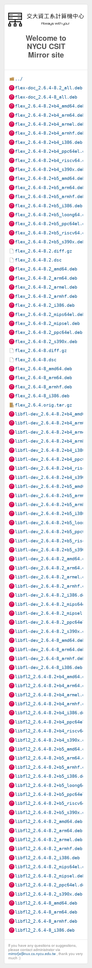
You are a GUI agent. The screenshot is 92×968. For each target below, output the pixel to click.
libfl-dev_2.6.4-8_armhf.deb (50, 658)
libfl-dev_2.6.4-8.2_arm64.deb (52, 568)
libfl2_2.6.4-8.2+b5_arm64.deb (52, 758)
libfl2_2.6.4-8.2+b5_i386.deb (51, 776)
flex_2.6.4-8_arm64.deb (43, 377)
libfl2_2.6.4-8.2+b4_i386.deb (51, 712)
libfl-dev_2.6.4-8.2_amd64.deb (52, 558)
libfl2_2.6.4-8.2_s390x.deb (48, 894)
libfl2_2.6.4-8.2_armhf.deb (48, 848)
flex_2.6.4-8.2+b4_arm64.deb (50, 115)
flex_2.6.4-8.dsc (35, 359)
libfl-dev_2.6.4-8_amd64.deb (50, 640)
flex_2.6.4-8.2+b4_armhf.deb (50, 133)
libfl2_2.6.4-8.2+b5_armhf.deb (52, 767)
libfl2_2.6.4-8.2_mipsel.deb (50, 876)
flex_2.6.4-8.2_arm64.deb (46, 278)
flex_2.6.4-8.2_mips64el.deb (50, 314)
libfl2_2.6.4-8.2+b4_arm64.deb (52, 685)
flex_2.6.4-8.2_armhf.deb (46, 296)
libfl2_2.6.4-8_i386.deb (45, 930)
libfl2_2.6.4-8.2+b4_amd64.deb (52, 676)
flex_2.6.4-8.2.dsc (38, 260)
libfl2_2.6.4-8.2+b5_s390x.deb (52, 812)
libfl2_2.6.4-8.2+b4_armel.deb (52, 695)
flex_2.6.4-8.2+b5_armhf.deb (50, 196)
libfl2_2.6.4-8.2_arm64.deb (48, 830)
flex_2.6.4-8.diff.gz (41, 350)
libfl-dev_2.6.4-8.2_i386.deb (51, 595)
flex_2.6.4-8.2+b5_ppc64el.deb (52, 223)
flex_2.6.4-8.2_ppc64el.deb (48, 332)
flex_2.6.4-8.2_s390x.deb (46, 341)
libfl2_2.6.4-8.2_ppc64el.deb (51, 885)
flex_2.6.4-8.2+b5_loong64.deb (52, 214)
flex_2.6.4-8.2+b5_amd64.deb (50, 178)
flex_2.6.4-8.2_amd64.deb (46, 269)
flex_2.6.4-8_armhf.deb (43, 387)
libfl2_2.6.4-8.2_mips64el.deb (52, 866)
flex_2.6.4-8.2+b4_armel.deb (50, 124)
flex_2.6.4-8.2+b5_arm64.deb (50, 187)
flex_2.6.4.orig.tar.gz (43, 405)
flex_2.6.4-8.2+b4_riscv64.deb (52, 160)
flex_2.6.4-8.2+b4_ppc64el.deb (52, 151)
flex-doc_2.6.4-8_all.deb (46, 97)
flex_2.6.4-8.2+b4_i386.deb (48, 142)
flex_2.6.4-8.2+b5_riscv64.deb (52, 233)
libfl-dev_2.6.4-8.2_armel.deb (52, 577)
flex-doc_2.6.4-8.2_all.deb (48, 88)
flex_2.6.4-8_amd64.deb (43, 368)
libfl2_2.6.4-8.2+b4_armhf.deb (52, 703)
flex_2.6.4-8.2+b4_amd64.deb (50, 106)
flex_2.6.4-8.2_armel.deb (46, 287)
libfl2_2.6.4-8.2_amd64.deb (48, 821)
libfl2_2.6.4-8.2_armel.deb (48, 839)
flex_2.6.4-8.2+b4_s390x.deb (50, 169)
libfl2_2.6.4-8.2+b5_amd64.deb (52, 749)
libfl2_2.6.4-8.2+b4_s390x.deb (52, 740)
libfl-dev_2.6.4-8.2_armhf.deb (52, 586)
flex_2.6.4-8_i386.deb (42, 396)
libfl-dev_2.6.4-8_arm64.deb (50, 649)
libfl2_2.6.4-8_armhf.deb (46, 921)
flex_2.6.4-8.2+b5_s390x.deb (50, 242)
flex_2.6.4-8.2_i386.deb (45, 305)
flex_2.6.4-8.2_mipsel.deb (47, 323)
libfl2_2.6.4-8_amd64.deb (46, 903)
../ (19, 79)
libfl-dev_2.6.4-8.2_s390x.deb (52, 631)
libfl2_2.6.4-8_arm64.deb (46, 912)
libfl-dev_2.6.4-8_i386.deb (48, 667)
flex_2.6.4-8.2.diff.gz (43, 251)
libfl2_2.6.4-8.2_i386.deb (47, 857)
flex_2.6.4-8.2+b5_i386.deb (48, 205)
